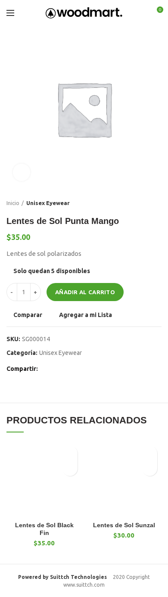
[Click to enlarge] (21, 172)
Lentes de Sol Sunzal (124, 525)
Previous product (140, 203)
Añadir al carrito (85, 292)
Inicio (12, 203)
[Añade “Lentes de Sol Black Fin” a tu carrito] (70, 468)
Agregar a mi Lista (85, 315)
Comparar (27, 315)
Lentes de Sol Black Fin (44, 529)
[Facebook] (46, 368)
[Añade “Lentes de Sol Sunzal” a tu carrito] (149, 468)
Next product (157, 203)
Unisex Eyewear (48, 203)
